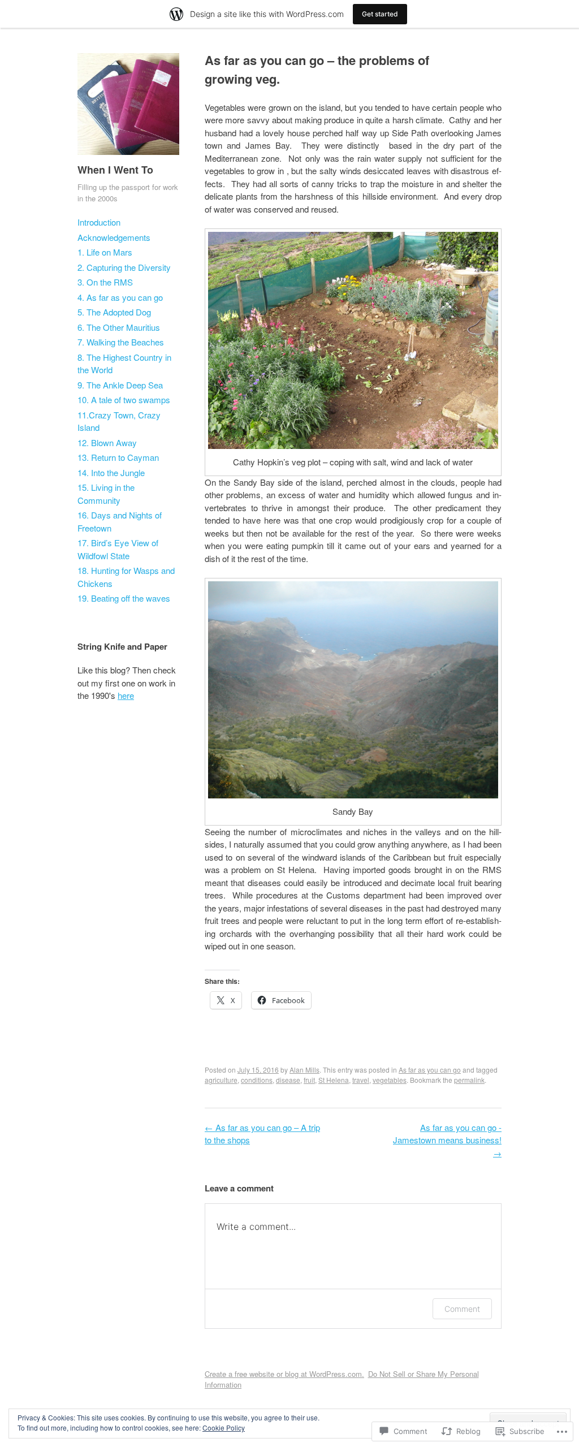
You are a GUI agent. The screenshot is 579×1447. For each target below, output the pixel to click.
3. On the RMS (105, 282)
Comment (462, 1309)
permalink (469, 1080)
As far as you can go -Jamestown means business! (447, 1140)
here (126, 695)
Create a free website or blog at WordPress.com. (284, 1373)
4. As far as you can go (120, 297)
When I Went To (115, 169)
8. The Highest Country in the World (124, 363)
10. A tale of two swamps (123, 399)
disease (288, 1080)
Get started (380, 14)
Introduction (98, 222)
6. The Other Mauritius (118, 327)
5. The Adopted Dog (114, 312)
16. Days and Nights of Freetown (119, 521)
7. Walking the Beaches (120, 342)
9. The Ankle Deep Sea (120, 385)
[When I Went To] (128, 157)
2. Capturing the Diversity (124, 267)
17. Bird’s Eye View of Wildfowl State (117, 549)
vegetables (390, 1080)
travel (360, 1080)
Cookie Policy (223, 1427)
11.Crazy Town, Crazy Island (119, 421)
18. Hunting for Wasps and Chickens (126, 576)
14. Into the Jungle (111, 472)
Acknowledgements (113, 237)
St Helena (333, 1080)
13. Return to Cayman (118, 457)
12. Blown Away (107, 442)
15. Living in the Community (106, 493)
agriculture (221, 1080)
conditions (257, 1080)
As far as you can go (430, 1069)
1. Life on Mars (104, 252)
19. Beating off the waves (123, 598)
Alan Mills (304, 1069)
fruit (309, 1080)
